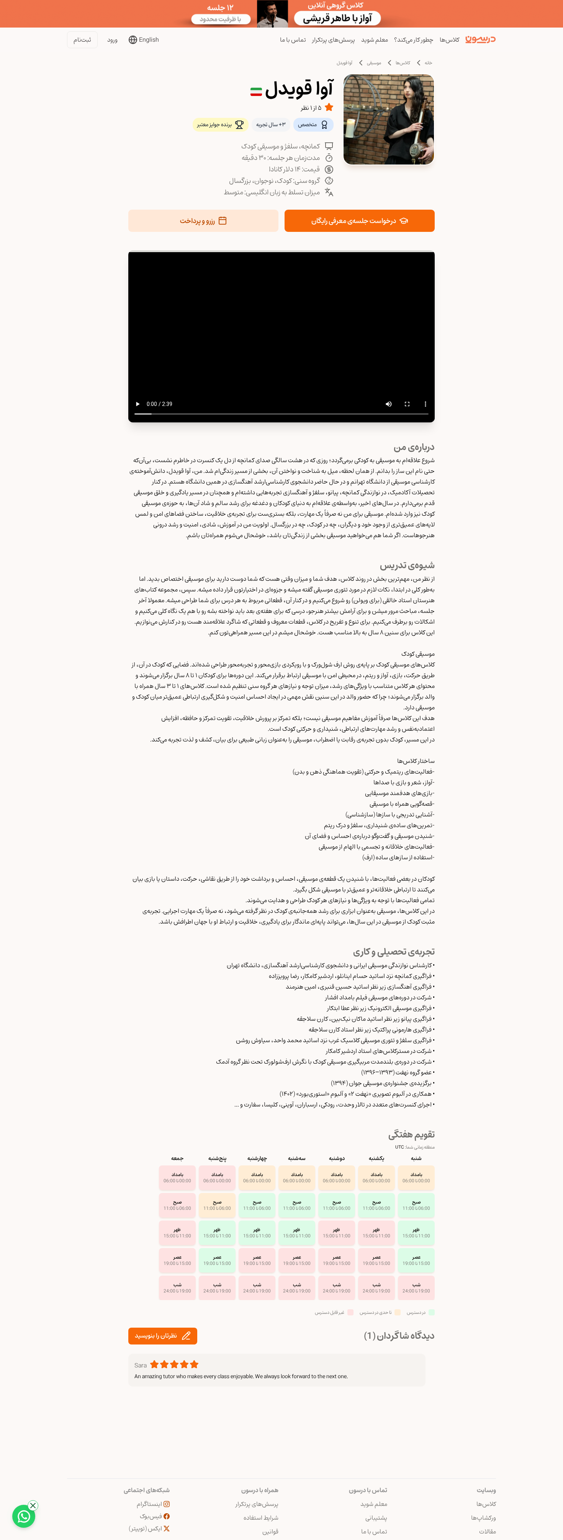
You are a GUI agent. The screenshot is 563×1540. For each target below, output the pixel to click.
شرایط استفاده (261, 1517)
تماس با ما (293, 40)
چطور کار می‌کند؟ (414, 40)
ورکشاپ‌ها (483, 1517)
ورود (112, 40)
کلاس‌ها (449, 40)
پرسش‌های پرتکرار (333, 40)
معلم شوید (374, 40)
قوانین (270, 1531)
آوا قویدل (344, 63)
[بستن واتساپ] (33, 1505)
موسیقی (374, 63)
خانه (428, 63)
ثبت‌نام (82, 40)
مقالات (487, 1531)
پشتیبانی (376, 1517)
